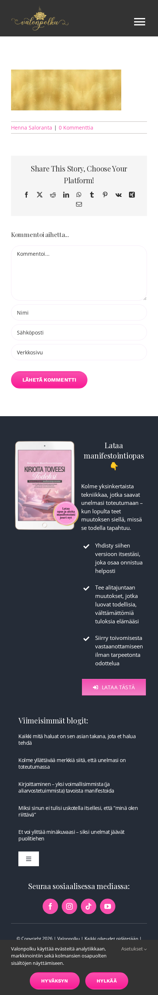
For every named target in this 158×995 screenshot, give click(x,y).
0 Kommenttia (76, 127)
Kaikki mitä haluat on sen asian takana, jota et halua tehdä (77, 739)
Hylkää (107, 981)
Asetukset (132, 948)
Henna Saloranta (31, 127)
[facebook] (50, 906)
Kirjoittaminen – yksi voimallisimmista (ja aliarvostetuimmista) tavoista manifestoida (66, 787)
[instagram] (69, 906)
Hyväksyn (54, 981)
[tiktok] (88, 906)
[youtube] (107, 906)
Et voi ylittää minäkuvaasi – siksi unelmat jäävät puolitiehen (71, 835)
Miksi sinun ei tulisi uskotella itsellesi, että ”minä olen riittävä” (78, 811)
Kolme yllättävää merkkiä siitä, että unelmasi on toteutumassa (72, 763)
